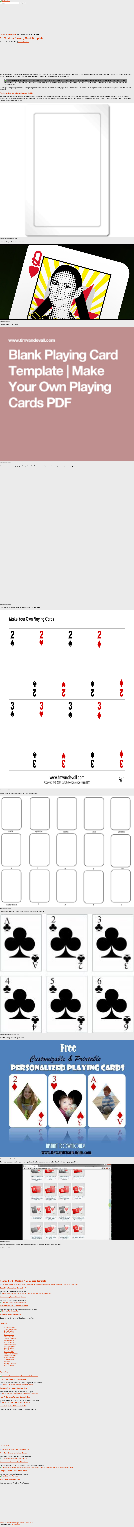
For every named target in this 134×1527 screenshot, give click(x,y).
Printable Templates (10, 1355)
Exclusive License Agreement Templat (14, 1306)
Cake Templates (9, 1335)
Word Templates (9, 1365)
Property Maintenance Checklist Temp (14, 1462)
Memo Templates (9, 1350)
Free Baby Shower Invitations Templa (13, 1453)
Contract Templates (10, 1338)
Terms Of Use (29, 1523)
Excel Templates (9, 1340)
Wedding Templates (10, 1363)
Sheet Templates (9, 1359)
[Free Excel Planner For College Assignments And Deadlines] (19, 1376)
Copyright (16, 1523)
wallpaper (7, 1361)
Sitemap (21, 1523)
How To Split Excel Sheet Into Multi (13, 1406)
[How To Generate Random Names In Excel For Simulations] (19, 1393)
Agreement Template (10, 1329)
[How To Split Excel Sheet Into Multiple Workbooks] (16, 1402)
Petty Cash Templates (11, 1354)
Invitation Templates (10, 1344)
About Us (3, 1523)
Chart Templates (9, 1337)
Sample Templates (10, 34)
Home (2, 34)
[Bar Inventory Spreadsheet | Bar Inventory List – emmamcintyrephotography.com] (25, 1293)
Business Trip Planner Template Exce (13, 1388)
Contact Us (9, 1523)
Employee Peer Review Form (10, 1314)
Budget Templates (9, 1333)
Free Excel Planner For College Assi (13, 1379)
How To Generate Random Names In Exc (15, 1397)
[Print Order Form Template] (9, 1476)
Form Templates (9, 1342)
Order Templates (9, 1352)
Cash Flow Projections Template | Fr (13, 1288)
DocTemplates (15, 1524)
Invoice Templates (9, 1346)
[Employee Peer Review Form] (9, 1311)
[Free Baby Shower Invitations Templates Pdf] (14, 1449)
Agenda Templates (9, 1327)
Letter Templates (9, 1348)
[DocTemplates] (5, 1)
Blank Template (9, 1331)
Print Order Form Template (10, 1479)
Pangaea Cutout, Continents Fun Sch (13, 1471)
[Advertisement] (63, 19)
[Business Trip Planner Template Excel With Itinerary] (16, 1384)
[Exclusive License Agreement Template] (13, 1302)
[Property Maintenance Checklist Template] (13, 1458)
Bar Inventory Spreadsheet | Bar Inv (13, 1297)
